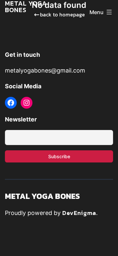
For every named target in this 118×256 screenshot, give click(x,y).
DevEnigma (79, 212)
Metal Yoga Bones (42, 196)
